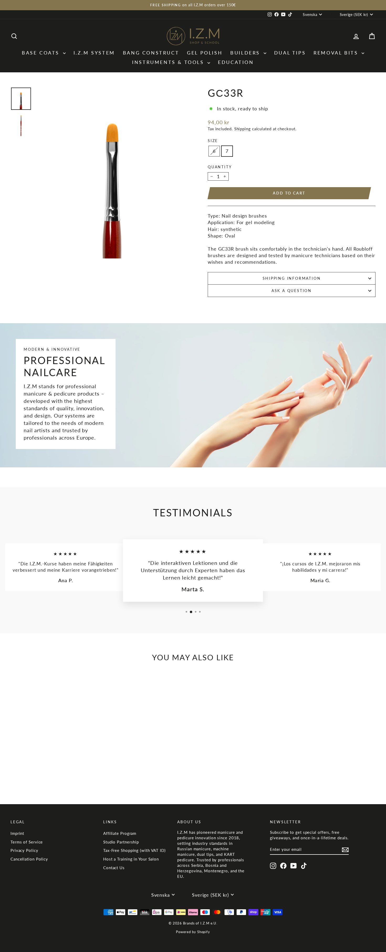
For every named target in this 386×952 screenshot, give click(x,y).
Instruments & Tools (169, 62)
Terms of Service (27, 842)
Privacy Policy (24, 850)
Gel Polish (204, 53)
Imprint (17, 833)
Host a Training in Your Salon (131, 859)
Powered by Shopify (193, 932)
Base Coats (42, 53)
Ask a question (292, 290)
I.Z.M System (94, 53)
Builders (246, 53)
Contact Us (114, 867)
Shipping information (292, 278)
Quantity (220, 167)
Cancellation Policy (29, 859)
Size (213, 140)
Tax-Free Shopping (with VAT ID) (134, 850)
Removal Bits (337, 53)
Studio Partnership (121, 842)
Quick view (54, 756)
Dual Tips (290, 53)
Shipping (242, 128)
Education (236, 62)
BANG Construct (151, 53)
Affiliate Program (119, 833)
